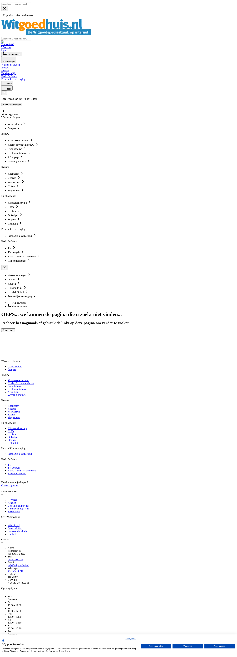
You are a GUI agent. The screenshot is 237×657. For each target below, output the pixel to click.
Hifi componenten (17, 473)
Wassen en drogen (10, 64)
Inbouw (5, 67)
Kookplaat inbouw (17, 389)
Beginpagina (8, 330)
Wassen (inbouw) (16, 394)
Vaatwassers (14, 411)
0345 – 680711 (15, 559)
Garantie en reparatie (18, 508)
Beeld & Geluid (9, 76)
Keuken (5, 70)
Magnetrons (14, 417)
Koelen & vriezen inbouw (21, 383)
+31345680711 (15, 571)
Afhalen (12, 502)
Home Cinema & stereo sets (22, 470)
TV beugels (14, 467)
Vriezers (12, 408)
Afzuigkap (13, 392)
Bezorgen (13, 500)
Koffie (11, 431)
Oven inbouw (15, 386)
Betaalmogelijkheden (18, 505)
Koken (11, 414)
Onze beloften (15, 528)
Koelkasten (13, 405)
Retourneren (14, 511)
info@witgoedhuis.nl (18, 565)
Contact (12, 534)
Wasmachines (15, 366)
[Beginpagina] (46, 34)
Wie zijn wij (14, 525)
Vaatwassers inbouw (18, 380)
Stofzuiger (13, 437)
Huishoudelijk (8, 73)
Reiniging (13, 442)
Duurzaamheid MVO (19, 531)
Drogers (12, 369)
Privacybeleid (131, 638)
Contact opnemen (10, 485)
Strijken (12, 440)
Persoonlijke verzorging (13, 79)
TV (9, 464)
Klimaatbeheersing (17, 428)
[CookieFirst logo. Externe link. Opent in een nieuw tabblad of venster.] (3, 640)
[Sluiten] (4, 93)
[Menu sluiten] (4, 8)
